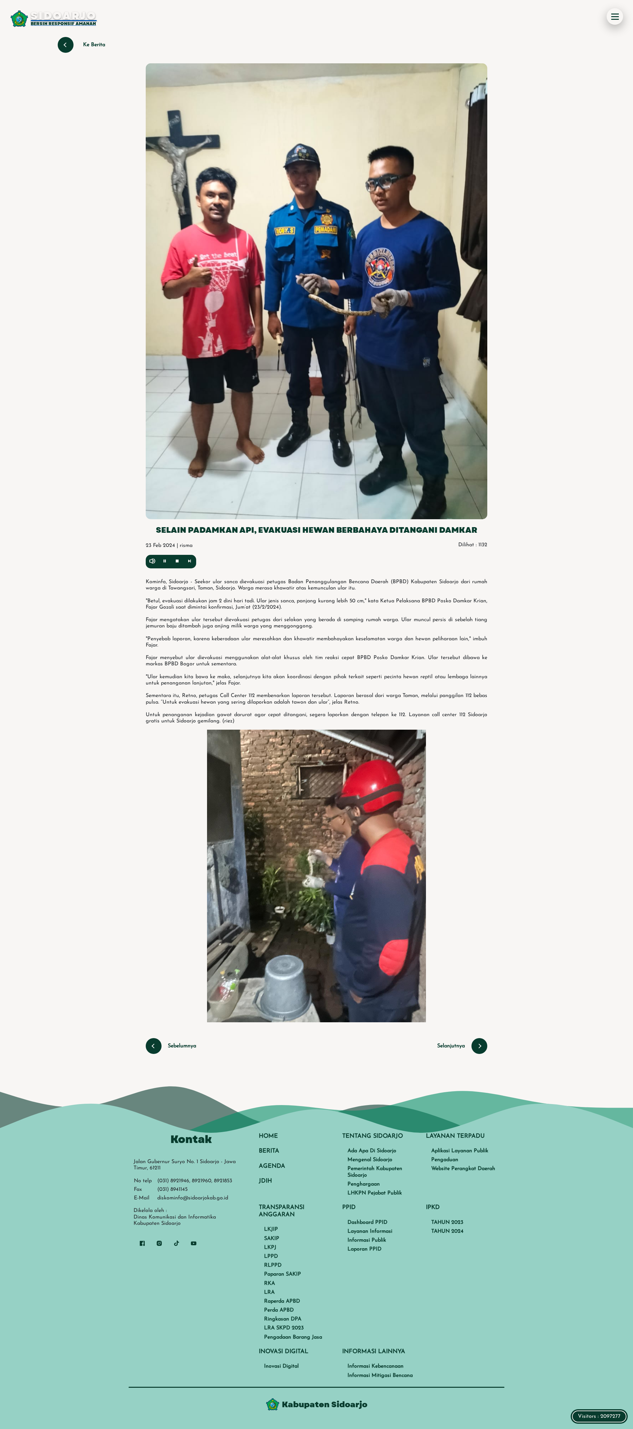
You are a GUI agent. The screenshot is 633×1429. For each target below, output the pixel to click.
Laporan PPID (364, 1249)
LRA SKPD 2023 (284, 1328)
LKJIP (271, 1229)
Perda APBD (279, 1310)
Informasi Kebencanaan (375, 1366)
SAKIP (271, 1238)
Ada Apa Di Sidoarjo (371, 1151)
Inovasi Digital (281, 1366)
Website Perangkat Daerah (463, 1168)
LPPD (271, 1256)
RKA (269, 1283)
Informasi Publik (366, 1240)
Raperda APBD (282, 1301)
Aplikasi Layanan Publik (459, 1151)
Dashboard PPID (367, 1222)
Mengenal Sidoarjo (369, 1159)
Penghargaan (363, 1184)
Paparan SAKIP (282, 1274)
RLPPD (273, 1265)
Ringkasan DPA (282, 1319)
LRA (269, 1292)
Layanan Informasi (369, 1231)
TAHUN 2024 (447, 1231)
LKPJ (270, 1247)
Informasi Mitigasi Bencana (380, 1375)
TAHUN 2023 (447, 1222)
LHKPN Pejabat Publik (374, 1193)
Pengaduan (444, 1159)
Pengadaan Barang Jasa (293, 1337)
